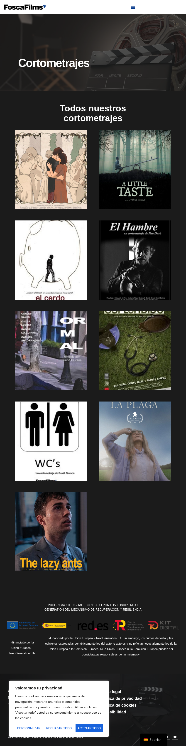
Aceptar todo (89, 728)
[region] (59, 709)
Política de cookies (118, 705)
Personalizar (28, 728)
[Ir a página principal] (25, 7)
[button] (133, 7)
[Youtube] (175, 737)
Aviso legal (110, 691)
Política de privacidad (121, 698)
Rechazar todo (59, 728)
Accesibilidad (113, 712)
